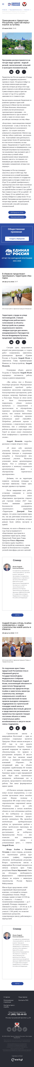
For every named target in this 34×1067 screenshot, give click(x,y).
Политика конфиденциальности (17, 1045)
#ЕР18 (17, 615)
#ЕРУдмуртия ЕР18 (17, 212)
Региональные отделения (8, 1001)
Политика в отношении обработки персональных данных (17, 1047)
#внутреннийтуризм (17, 217)
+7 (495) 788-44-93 (17, 1014)
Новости (26, 9)
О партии (7, 997)
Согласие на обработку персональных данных (17, 1050)
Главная (4, 9)
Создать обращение (17, 239)
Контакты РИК (23, 1000)
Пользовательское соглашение (17, 1043)
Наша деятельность (15, 9)
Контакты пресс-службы (9, 1006)
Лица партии (22, 997)
